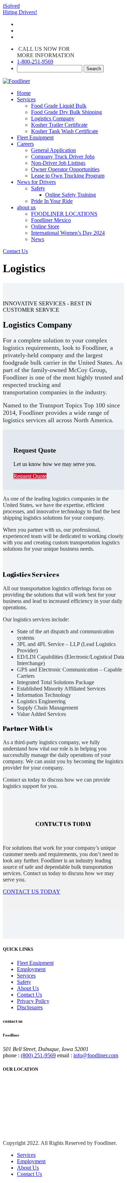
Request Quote (30, 476)
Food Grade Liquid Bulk (58, 106)
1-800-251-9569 (35, 62)
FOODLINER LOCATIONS (64, 214)
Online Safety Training (70, 195)
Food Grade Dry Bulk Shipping (66, 112)
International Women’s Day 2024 (68, 233)
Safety (38, 188)
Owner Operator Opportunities (65, 169)
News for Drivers (36, 182)
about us (26, 207)
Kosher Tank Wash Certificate (64, 131)
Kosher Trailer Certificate (59, 125)
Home (24, 93)
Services (26, 99)
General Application (53, 150)
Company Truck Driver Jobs (63, 157)
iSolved (11, 6)
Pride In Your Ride (52, 201)
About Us (28, 988)
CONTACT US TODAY (31, 892)
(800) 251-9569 (38, 1055)
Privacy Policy (33, 1001)
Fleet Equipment (35, 138)
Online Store (45, 226)
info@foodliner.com (95, 1055)
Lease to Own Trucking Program (67, 176)
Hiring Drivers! (20, 12)
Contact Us (15, 251)
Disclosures (30, 1007)
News (37, 239)
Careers (25, 144)
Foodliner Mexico (51, 220)
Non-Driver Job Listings (58, 163)
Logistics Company (52, 118)
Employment (31, 969)
